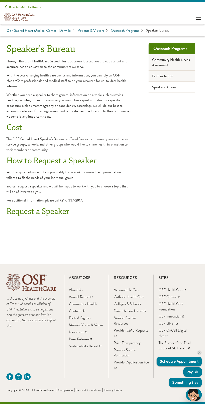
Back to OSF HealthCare (25, 6)
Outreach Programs (125, 30)
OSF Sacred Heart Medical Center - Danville (38, 30)
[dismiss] (199, 352)
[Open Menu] (198, 17)
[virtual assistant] (194, 395)
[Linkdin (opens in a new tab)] (27, 376)
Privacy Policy (113, 390)
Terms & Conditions (88, 390)
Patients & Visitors (91, 30)
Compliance (65, 390)
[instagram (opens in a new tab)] (18, 376)
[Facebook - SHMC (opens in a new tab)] (9, 376)
